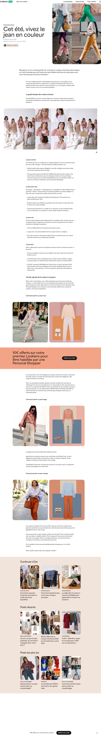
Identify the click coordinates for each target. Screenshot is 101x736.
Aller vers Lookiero (21, 1)
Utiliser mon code (69, 358)
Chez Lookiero (91, 1)
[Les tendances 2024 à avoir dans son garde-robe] (50, 668)
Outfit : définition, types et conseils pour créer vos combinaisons (71, 641)
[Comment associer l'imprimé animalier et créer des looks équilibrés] (29, 577)
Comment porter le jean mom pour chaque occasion (50, 595)
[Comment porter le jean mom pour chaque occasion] (50, 577)
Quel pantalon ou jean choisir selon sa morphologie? (29, 686)
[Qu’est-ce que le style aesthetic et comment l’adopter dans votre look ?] (29, 622)
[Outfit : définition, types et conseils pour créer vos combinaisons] (71, 622)
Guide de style (80, 1)
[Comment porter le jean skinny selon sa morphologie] (71, 668)
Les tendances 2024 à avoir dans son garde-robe (49, 686)
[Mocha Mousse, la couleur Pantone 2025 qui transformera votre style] (50, 622)
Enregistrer (96, 5)
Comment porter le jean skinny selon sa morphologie (71, 686)
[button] (97, 733)
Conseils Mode (67, 1)
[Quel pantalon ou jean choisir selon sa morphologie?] (29, 668)
